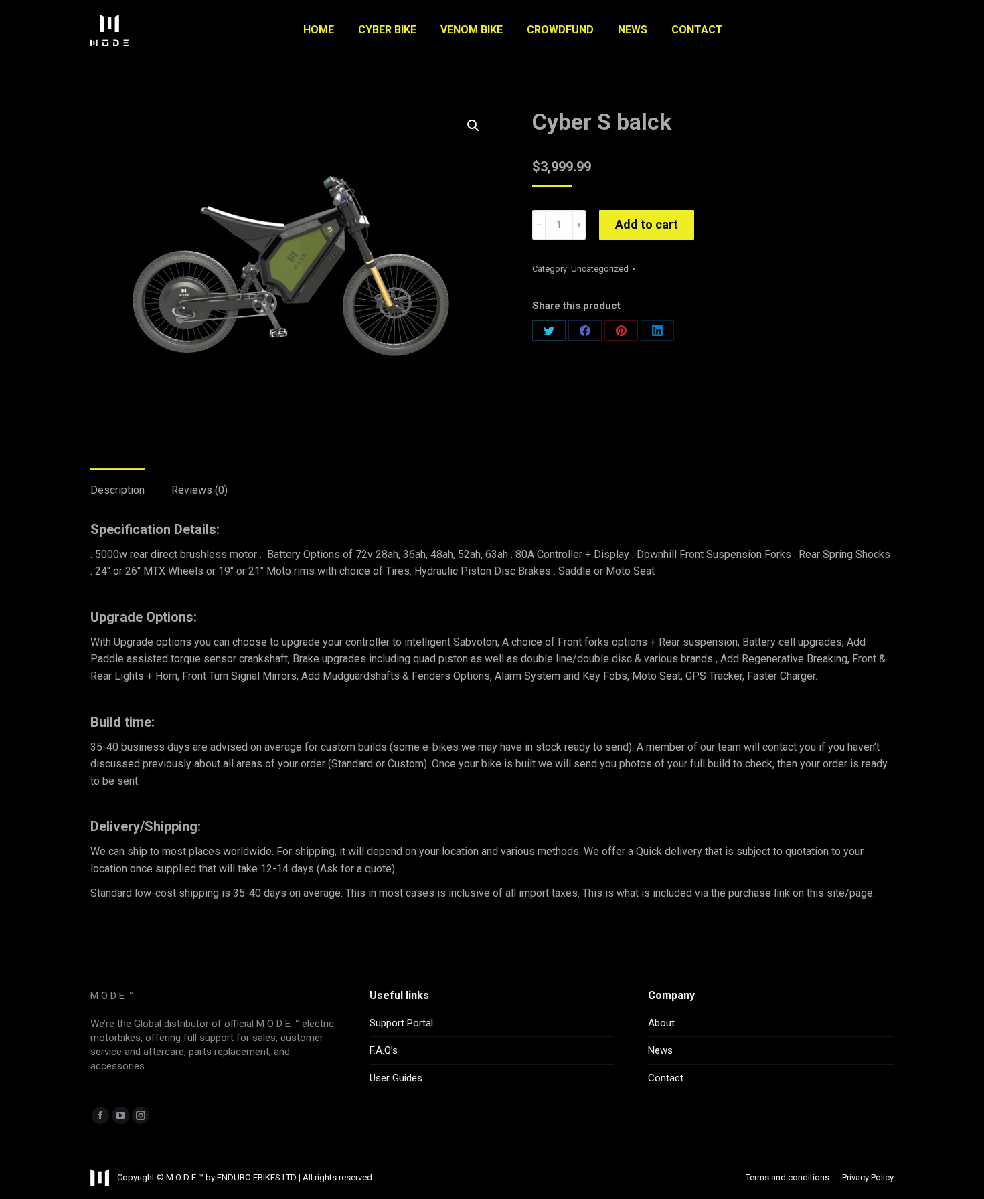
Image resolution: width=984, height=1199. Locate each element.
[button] (473, 126)
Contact (665, 1078)
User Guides (396, 1078)
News (660, 1050)
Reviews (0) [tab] (199, 490)
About (661, 1023)
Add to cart (646, 224)
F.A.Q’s (384, 1050)
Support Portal (401, 1023)
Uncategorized (600, 269)
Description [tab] (117, 490)
